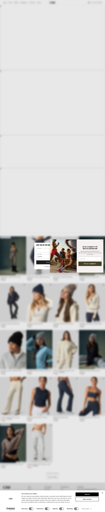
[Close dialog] (102, 241)
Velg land (39, 248)
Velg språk (39, 254)
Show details (85, 508)
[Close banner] (102, 492)
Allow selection (87, 499)
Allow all (87, 494)
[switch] (47, 508)
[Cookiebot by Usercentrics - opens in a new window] (10, 509)
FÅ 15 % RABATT (90, 264)
